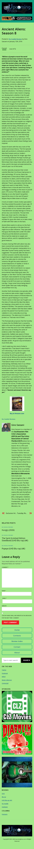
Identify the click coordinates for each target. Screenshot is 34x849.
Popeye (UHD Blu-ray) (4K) (13, 548)
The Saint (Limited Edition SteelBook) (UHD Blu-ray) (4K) (15, 539)
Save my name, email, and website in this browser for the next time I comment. (16, 617)
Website (4, 606)
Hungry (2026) (8, 530)
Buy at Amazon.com (17, 413)
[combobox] (11, 660)
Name (4, 591)
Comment (5, 567)
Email (4, 598)
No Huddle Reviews (15, 39)
